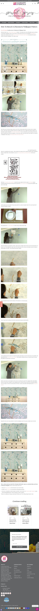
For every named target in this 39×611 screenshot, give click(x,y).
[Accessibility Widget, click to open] (1, 610)
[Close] (33, 289)
